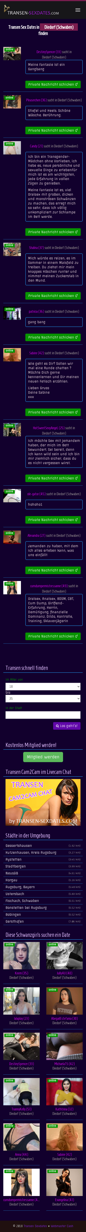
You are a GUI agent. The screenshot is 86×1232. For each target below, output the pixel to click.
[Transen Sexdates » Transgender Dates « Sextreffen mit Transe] (31, 10)
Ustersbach (43, 894)
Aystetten (43, 859)
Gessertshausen (43, 846)
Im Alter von (14, 679)
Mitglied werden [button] (43, 756)
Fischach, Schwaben (43, 901)
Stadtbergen (43, 866)
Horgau (43, 880)
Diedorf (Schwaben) (54, 57)
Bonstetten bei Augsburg (43, 908)
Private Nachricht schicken (51, 84)
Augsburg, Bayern (43, 887)
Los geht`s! (68, 726)
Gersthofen (43, 921)
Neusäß (43, 873)
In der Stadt (14, 708)
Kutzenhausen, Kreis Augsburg (43, 853)
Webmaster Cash (62, 1226)
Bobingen (43, 915)
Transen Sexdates (35, 1226)
